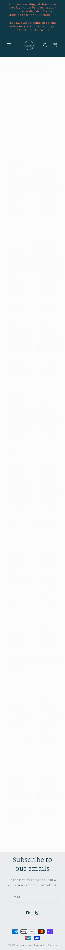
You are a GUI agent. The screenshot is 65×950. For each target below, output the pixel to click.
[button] (9, 45)
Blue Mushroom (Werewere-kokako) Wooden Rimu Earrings (48, 207)
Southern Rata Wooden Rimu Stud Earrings (17, 581)
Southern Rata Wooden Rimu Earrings (48, 285)
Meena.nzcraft (25, 945)
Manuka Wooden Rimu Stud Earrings (48, 807)
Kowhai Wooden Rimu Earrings (48, 132)
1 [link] (21, 849)
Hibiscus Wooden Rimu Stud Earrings (17, 735)
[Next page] (44, 849)
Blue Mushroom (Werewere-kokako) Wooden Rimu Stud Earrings (48, 583)
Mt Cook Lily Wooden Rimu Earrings (17, 361)
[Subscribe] (53, 897)
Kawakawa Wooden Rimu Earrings (17, 435)
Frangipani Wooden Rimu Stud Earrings (48, 659)
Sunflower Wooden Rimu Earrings (48, 435)
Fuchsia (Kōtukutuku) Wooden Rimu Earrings (17, 207)
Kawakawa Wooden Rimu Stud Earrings (48, 735)
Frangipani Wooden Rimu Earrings (48, 507)
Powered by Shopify (45, 945)
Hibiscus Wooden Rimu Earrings (17, 507)
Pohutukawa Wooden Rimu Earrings (47, 361)
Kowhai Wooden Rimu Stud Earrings (17, 807)
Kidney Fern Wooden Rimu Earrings (17, 285)
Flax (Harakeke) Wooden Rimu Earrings (17, 134)
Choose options (48, 455)
